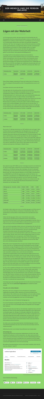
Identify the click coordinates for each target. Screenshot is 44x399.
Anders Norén (33, 395)
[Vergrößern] (40, 350)
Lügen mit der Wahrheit (16, 31)
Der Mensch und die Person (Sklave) (22, 9)
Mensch (13, 33)
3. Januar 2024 (6, 33)
